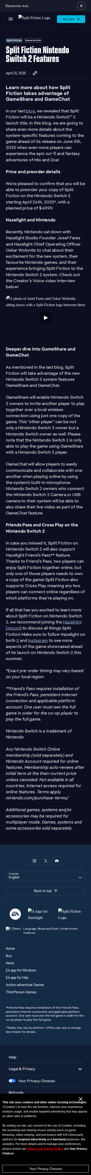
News (10, 963)
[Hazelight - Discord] (56, 860)
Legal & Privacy (22, 1068)
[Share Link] (35, 73)
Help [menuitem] (13, 1057)
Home (10, 948)
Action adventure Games (25, 985)
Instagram (38, 640)
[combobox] (45, 875)
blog (30, 111)
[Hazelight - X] (45, 860)
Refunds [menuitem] (16, 1092)
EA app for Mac (17, 977)
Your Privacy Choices (45, 1169)
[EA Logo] (15, 914)
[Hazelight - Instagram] (34, 860)
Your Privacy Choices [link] (36, 1081)
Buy (9, 956)
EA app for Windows (21, 970)
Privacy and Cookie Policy (45, 1149)
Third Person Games (21, 992)
